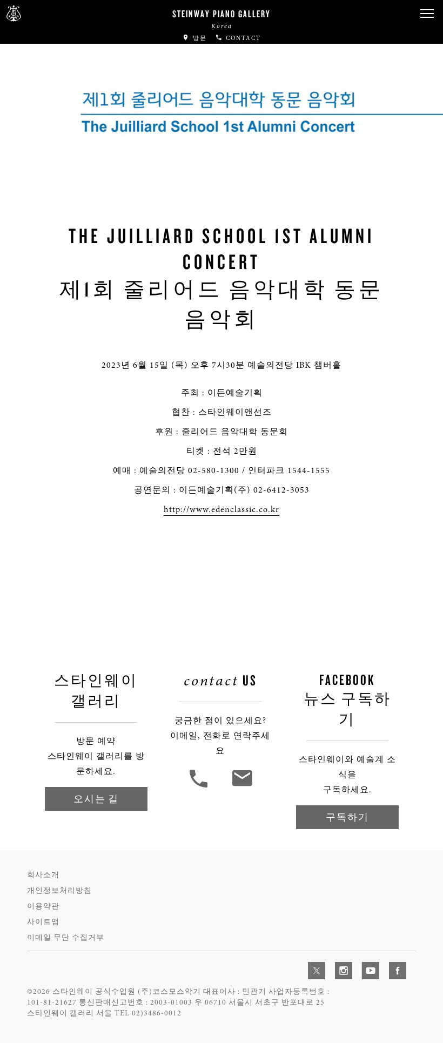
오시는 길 (96, 798)
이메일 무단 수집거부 (65, 937)
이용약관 (43, 906)
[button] (427, 14)
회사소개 (43, 875)
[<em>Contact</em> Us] (242, 786)
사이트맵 (43, 922)
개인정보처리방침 (59, 890)
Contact (242, 38)
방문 (198, 38)
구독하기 (347, 817)
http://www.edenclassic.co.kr (221, 509)
